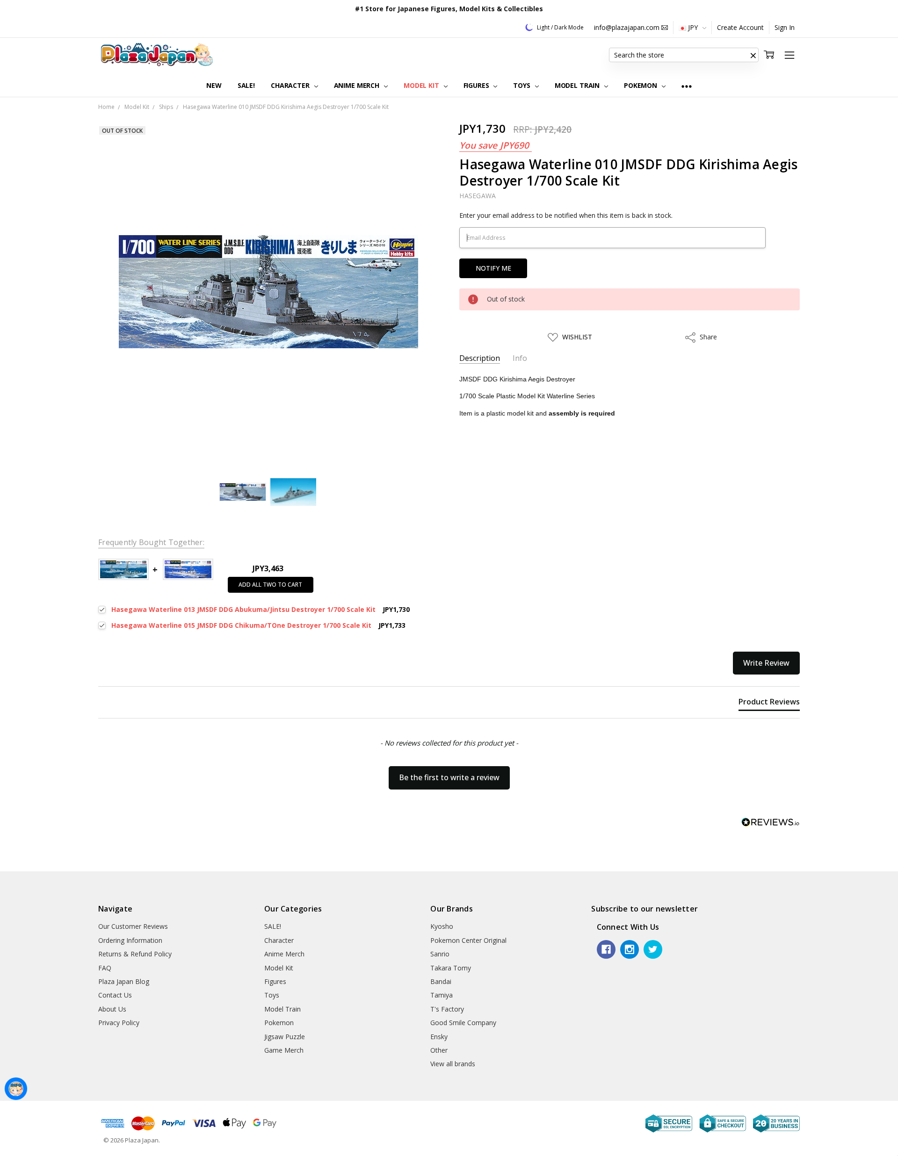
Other (439, 1050)
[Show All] (687, 85)
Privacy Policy (118, 1022)
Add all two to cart (270, 585)
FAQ (104, 967)
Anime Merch (357, 85)
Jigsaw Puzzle (284, 1036)
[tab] (769, 703)
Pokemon (641, 85)
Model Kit (422, 85)
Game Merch (284, 1050)
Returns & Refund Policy (135, 953)
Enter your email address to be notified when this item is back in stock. (566, 215)
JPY (693, 27)
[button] (753, 55)
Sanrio (439, 953)
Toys (522, 85)
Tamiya (441, 995)
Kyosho (441, 926)
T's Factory (447, 1009)
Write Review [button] (766, 663)
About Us (112, 1009)
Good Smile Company (463, 1022)
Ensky (439, 1036)
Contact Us (115, 995)
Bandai (440, 981)
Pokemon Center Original (468, 940)
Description (479, 358)
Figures (477, 85)
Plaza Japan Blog (123, 981)
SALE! (246, 85)
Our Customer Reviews (133, 926)
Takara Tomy (450, 967)
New (214, 85)
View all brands (452, 1063)
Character (291, 85)
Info (520, 358)
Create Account (740, 27)
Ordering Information (130, 940)
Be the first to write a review (449, 777)
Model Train (578, 85)
